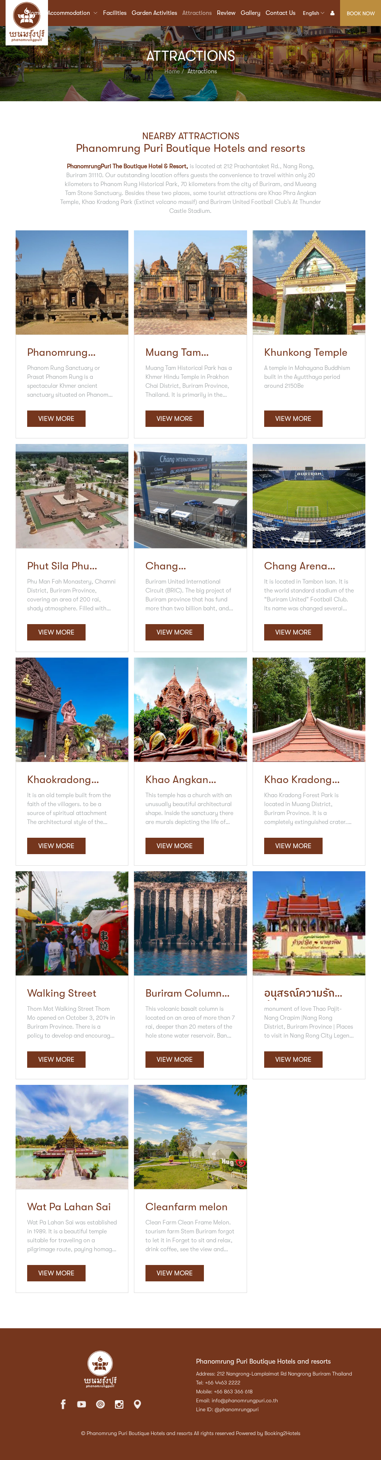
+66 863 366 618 (233, 1391)
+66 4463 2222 (222, 1383)
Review (226, 13)
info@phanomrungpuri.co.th (245, 1400)
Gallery (250, 13)
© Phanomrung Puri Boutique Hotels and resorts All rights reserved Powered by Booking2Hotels (190, 1433)
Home (34, 13)
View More (56, 418)
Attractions (197, 13)
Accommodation (69, 13)
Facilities (115, 13)
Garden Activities (154, 13)
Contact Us (280, 13)
